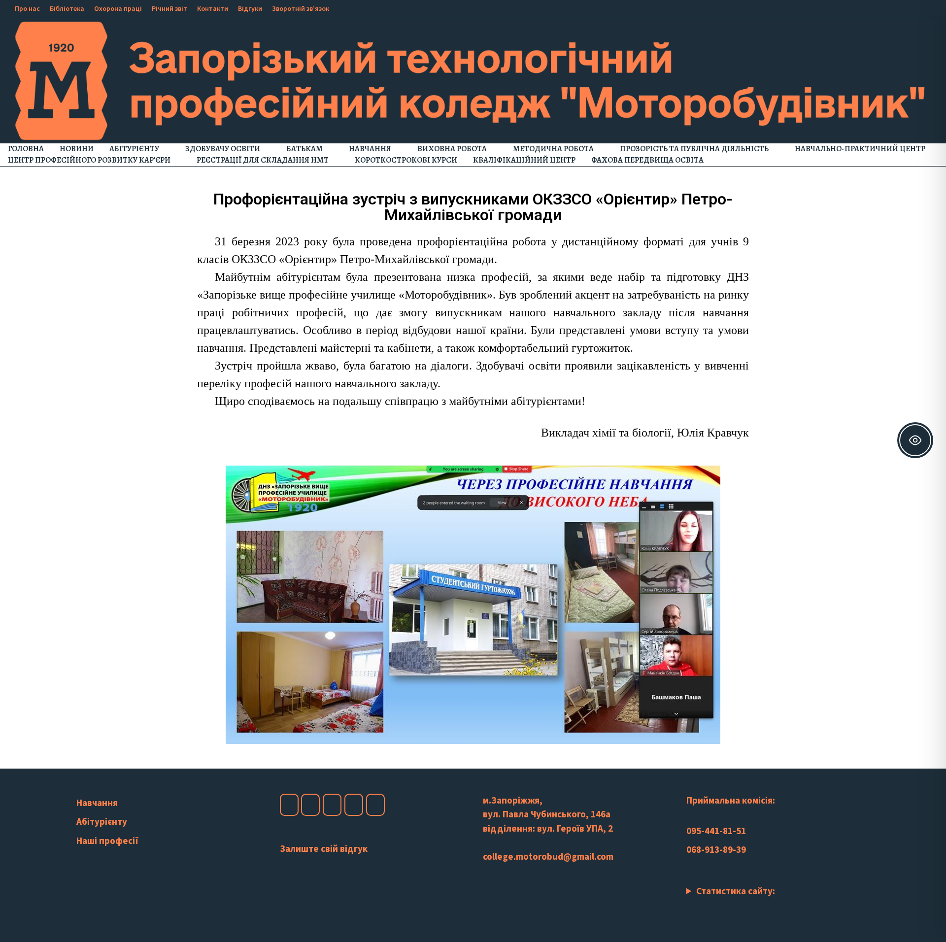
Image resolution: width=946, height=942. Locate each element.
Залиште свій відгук (324, 848)
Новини (77, 148)
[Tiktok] (919, 7)
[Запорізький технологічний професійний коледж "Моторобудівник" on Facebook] (289, 805)
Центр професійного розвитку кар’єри (89, 160)
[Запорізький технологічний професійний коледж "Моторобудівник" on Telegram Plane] (375, 805)
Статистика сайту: (735, 891)
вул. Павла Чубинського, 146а (546, 814)
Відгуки (250, 8)
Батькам (304, 148)
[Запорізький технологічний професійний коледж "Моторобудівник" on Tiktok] (353, 805)
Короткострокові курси (406, 160)
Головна (26, 148)
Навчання (370, 148)
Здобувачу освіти (222, 148)
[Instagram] (907, 7)
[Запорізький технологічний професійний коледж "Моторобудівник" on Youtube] (332, 805)
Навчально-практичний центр (860, 148)
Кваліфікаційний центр (524, 160)
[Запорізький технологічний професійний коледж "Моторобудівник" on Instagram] (310, 805)
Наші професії (107, 840)
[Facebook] (883, 7)
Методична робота (553, 148)
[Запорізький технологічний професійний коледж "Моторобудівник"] (473, 79)
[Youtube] (895, 7)
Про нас (27, 8)
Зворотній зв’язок (300, 8)
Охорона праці (118, 8)
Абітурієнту (134, 148)
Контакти (212, 8)
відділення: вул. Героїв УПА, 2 (548, 828)
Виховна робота (452, 148)
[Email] (931, 7)
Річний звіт (169, 8)
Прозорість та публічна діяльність (694, 148)
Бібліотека (67, 8)
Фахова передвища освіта (647, 160)
